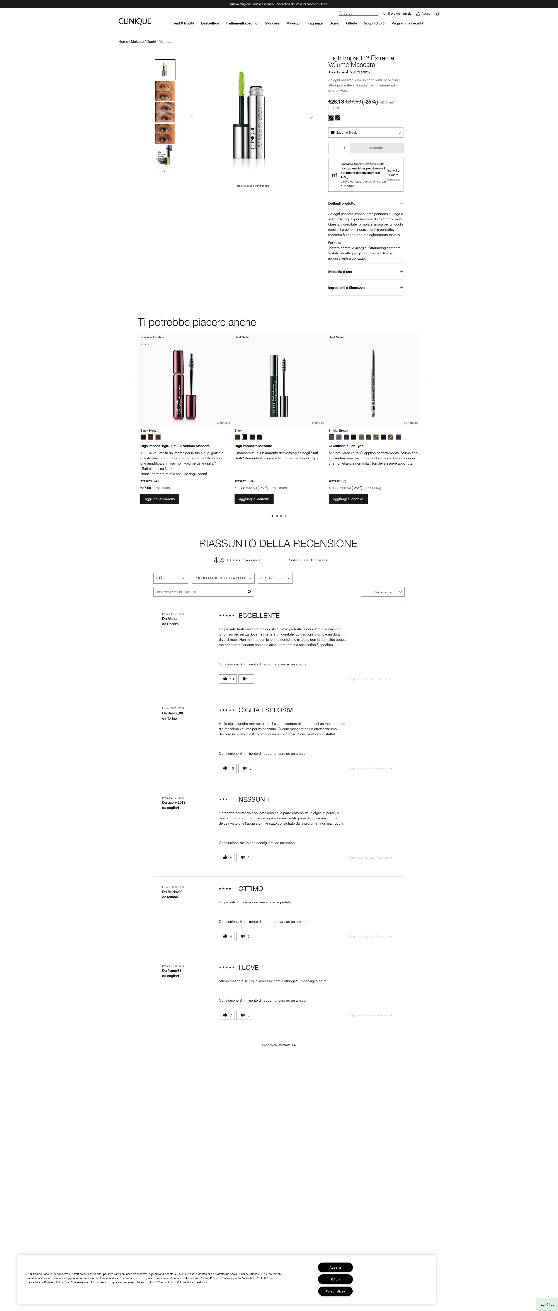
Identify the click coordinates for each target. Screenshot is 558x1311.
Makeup (292, 23)
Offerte (351, 23)
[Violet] (398, 437)
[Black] (337, 118)
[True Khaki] (391, 437)
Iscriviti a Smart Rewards (393, 175)
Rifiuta (335, 1279)
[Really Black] (354, 437)
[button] (547, 1304)
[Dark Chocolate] (368, 437)
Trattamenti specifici (242, 23)
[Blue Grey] (339, 437)
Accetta (335, 1267)
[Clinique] (135, 21)
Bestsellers (210, 23)
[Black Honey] (150, 437)
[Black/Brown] (158, 437)
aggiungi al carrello (160, 499)
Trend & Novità (182, 23)
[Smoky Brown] (331, 437)
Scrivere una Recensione (308, 560)
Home (123, 41)
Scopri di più (374, 23)
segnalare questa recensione (370, 679)
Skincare (272, 23)
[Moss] (376, 437)
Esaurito (376, 148)
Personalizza (335, 1291)
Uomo (334, 23)
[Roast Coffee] (361, 437)
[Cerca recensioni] (249, 592)
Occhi (151, 41)
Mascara (165, 41)
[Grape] (346, 437)
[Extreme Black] (330, 118)
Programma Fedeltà (407, 23)
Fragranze (314, 23)
